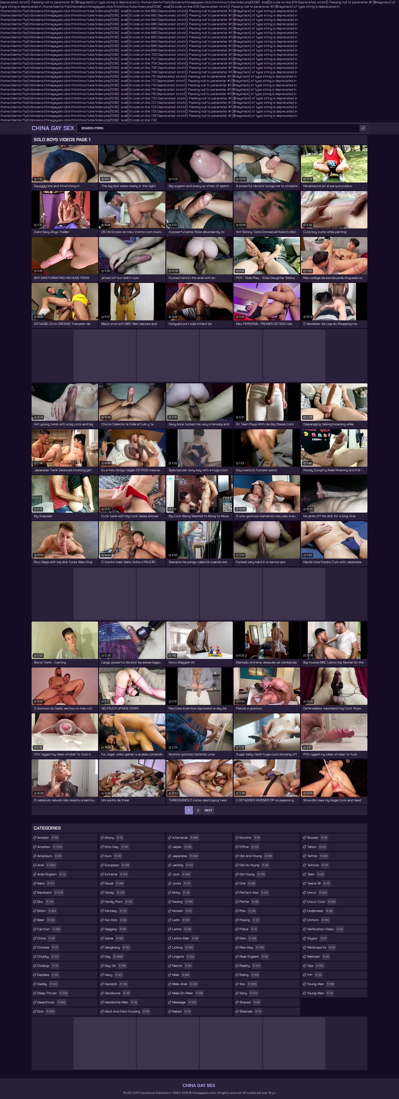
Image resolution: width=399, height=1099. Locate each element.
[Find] (363, 128)
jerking (182, 865)
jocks (181, 883)
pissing (249, 920)
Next (209, 810)
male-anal (184, 984)
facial (114, 883)
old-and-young (256, 856)
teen (315, 874)
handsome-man (121, 1002)
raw (248, 938)
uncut (317, 892)
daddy (47, 984)
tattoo (317, 856)
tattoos (317, 865)
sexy (248, 993)
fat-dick (116, 920)
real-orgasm (254, 956)
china (46, 938)
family (114, 892)
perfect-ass (254, 892)
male (180, 975)
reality (250, 965)
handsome (117, 993)
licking (182, 947)
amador (47, 837)
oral (247, 883)
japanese (185, 856)
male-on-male (187, 993)
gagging (115, 929)
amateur (49, 847)
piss (247, 911)
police (248, 929)
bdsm (46, 911)
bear (46, 920)
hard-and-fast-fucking (127, 1011)
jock (181, 874)
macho (181, 965)
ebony (114, 837)
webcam (318, 956)
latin (180, 920)
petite (249, 901)
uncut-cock (321, 901)
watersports (321, 947)
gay (114, 956)
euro (113, 856)
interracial (185, 837)
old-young (252, 874)
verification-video (325, 929)
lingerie (183, 956)
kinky (180, 892)
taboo (316, 847)
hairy (113, 975)
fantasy (116, 911)
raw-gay (252, 947)
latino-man (185, 938)
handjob (116, 984)
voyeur (316, 938)
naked (181, 1011)
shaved (250, 1002)
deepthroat (51, 1002)
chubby (47, 956)
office (249, 847)
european (117, 865)
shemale (250, 1011)
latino (181, 929)
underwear (319, 911)
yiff (314, 975)
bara (45, 883)
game (114, 938)
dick (45, 1011)
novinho (250, 837)
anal (46, 865)
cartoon (48, 929)
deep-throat (52, 993)
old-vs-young (254, 865)
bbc (45, 901)
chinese (47, 947)
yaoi (315, 965)
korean (182, 911)
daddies (47, 975)
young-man (320, 984)
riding (249, 975)
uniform (318, 920)
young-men (320, 993)
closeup (47, 965)
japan (181, 847)
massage (184, 1002)
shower (317, 837)
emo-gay (116, 847)
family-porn (118, 901)
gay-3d (115, 965)
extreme (116, 874)
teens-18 (318, 883)
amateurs (49, 856)
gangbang (117, 947)
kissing (182, 901)
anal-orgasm (51, 874)
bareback (50, 892)
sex (248, 984)
